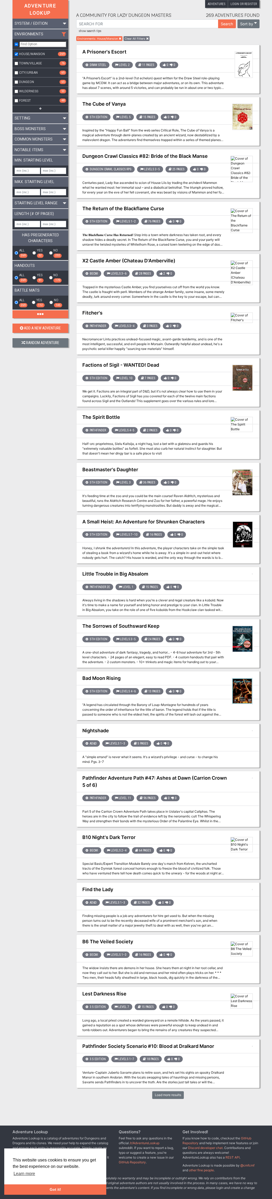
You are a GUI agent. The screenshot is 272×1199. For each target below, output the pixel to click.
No (56, 253)
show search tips (90, 31)
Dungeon (42, 82)
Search (227, 24)
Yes (39, 253)
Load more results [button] (168, 1095)
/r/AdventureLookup (144, 1143)
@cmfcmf (247, 1165)
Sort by (246, 24)
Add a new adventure (42, 328)
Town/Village (42, 63)
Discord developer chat (205, 1148)
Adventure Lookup (40, 9)
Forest (42, 100)
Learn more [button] (24, 1173)
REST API (233, 1157)
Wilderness (42, 91)
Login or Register (244, 4)
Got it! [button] (55, 1189)
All (22, 253)
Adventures (216, 4)
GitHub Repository (132, 1162)
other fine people (201, 1170)
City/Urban (42, 73)
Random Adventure (42, 343)
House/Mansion (42, 54)
